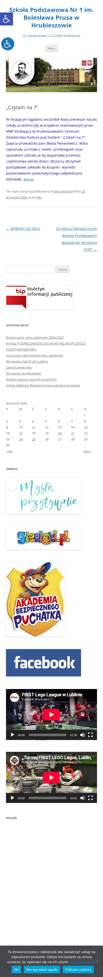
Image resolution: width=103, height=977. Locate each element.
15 (86, 427)
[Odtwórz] (12, 734)
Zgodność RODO (83, 962)
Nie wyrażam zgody (42, 970)
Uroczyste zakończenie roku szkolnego (34, 355)
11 (34, 427)
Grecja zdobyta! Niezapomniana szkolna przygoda (43, 385)
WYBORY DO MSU (23, 228)
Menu (51, 48)
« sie (9, 451)
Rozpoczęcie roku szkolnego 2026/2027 (35, 337)
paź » (87, 451)
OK (16, 970)
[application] (51, 714)
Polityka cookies (78, 970)
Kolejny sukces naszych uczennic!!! (31, 379)
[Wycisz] (82, 734)
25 (34, 439)
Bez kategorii (64, 191)
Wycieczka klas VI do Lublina (27, 361)
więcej (29, 179)
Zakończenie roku (19, 367)
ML (39, 197)
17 (20, 433)
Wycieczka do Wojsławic (23, 373)
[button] (6, 18)
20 (60, 433)
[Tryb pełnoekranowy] (90, 734)
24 (20, 439)
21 (72, 433)
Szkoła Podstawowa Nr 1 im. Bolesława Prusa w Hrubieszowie (51, 17)
